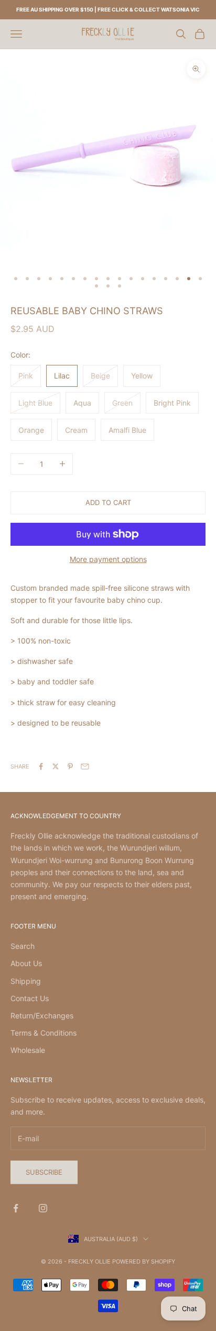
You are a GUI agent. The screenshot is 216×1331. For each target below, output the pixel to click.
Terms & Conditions (43, 1032)
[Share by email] (85, 766)
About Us (26, 963)
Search (22, 946)
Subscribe (44, 1172)
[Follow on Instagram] (43, 1208)
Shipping (25, 981)
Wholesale (27, 1050)
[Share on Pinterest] (70, 766)
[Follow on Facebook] (15, 1208)
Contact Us (29, 998)
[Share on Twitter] (55, 766)
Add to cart (108, 502)
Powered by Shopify (143, 1261)
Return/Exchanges (41, 1015)
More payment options (108, 559)
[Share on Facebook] (41, 766)
